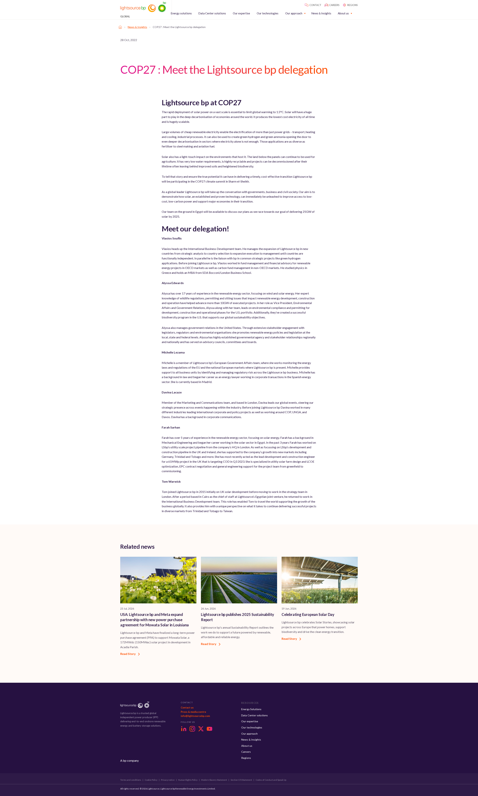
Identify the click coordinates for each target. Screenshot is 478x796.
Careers (246, 751)
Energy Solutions (251, 709)
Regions (246, 757)
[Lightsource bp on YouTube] (209, 729)
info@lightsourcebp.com (195, 716)
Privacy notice (168, 780)
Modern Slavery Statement (214, 780)
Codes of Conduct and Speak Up (271, 780)
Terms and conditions (130, 780)
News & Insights (321, 13)
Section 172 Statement (241, 780)
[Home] (120, 27)
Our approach (293, 13)
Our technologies (267, 13)
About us (343, 13)
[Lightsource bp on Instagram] (192, 729)
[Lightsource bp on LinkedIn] (184, 729)
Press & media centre (193, 712)
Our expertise (241, 13)
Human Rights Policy (188, 780)
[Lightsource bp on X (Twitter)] (201, 729)
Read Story (128, 653)
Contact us (187, 707)
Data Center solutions (212, 13)
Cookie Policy (151, 780)
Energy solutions (181, 13)
